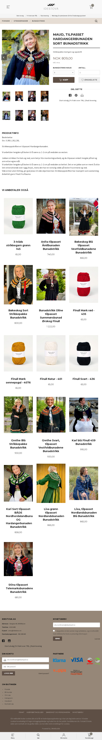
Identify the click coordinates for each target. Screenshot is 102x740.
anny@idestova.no (14, 631)
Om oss (7, 695)
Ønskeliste (90, 80)
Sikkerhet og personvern (58, 712)
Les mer (97, 639)
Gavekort (8, 701)
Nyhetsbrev (78, 712)
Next (47, 57)
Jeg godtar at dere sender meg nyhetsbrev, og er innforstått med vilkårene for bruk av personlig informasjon (76, 632)
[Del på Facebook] (70, 96)
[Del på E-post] (82, 96)
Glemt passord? (44, 673)
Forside (7, 689)
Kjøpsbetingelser (35, 712)
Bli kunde (8, 692)
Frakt (21, 712)
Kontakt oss (9, 704)
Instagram (9, 698)
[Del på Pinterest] (76, 96)
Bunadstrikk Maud (62, 68)
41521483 (12, 627)
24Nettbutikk (55, 728)
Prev (4, 57)
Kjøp (65, 80)
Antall (82, 68)
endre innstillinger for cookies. (59, 724)
